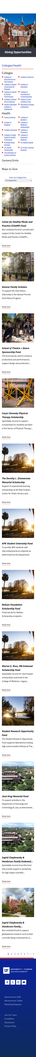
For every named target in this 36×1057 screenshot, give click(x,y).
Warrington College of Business (27, 106)
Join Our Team (10, 1015)
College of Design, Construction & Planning (10, 86)
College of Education (24, 85)
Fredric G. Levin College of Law (26, 100)
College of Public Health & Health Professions (10, 137)
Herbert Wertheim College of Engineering (10, 107)
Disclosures (9, 1022)
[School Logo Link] (17, 970)
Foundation (9, 1018)
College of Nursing (10, 130)
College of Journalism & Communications (26, 94)
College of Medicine (7, 123)
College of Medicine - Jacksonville (25, 124)
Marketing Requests (13, 1004)
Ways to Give (9, 169)
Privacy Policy (10, 1026)
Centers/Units (10, 160)
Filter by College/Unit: (18, 177)
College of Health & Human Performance (10, 94)
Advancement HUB (12, 997)
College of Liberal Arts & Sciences (10, 100)
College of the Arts (27, 77)
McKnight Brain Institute (9, 144)
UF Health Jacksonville (8, 149)
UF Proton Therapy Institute (27, 149)
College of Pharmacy (24, 131)
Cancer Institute (9, 117)
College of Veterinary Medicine (24, 137)
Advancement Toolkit (13, 1000)
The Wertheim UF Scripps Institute (10, 154)
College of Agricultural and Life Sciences (9, 79)
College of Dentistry (24, 118)
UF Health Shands (27, 142)
